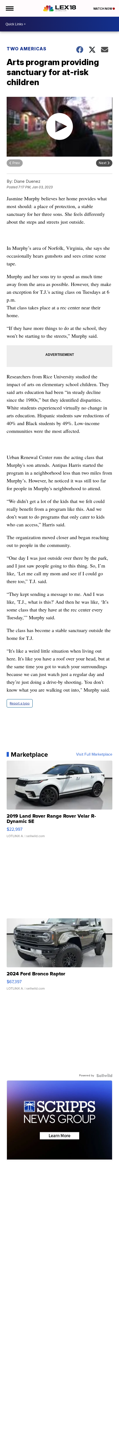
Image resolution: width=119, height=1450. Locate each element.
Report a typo (20, 703)
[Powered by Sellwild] (104, 1075)
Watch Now (103, 8)
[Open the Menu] (9, 8)
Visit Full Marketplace (94, 754)
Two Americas (26, 48)
